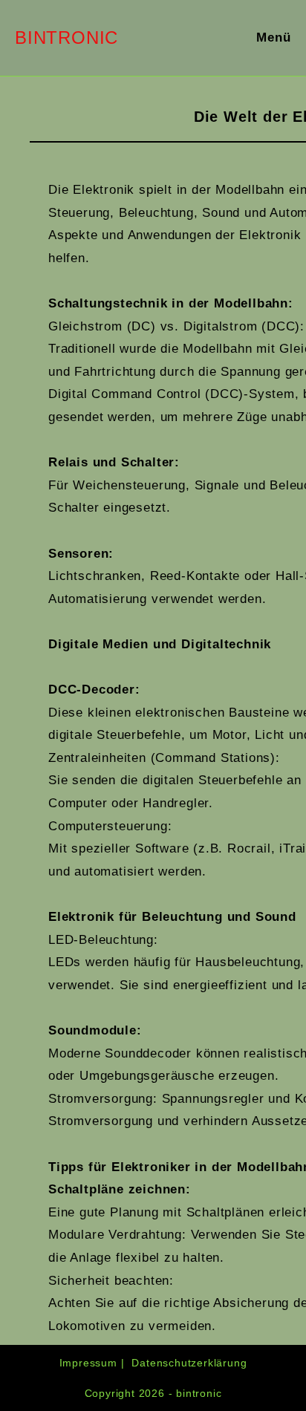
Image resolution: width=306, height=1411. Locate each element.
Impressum (88, 1363)
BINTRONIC (66, 37)
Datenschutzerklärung (189, 1363)
